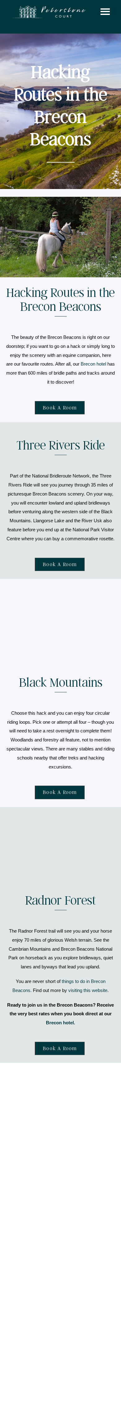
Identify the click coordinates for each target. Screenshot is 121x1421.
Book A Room (60, 407)
